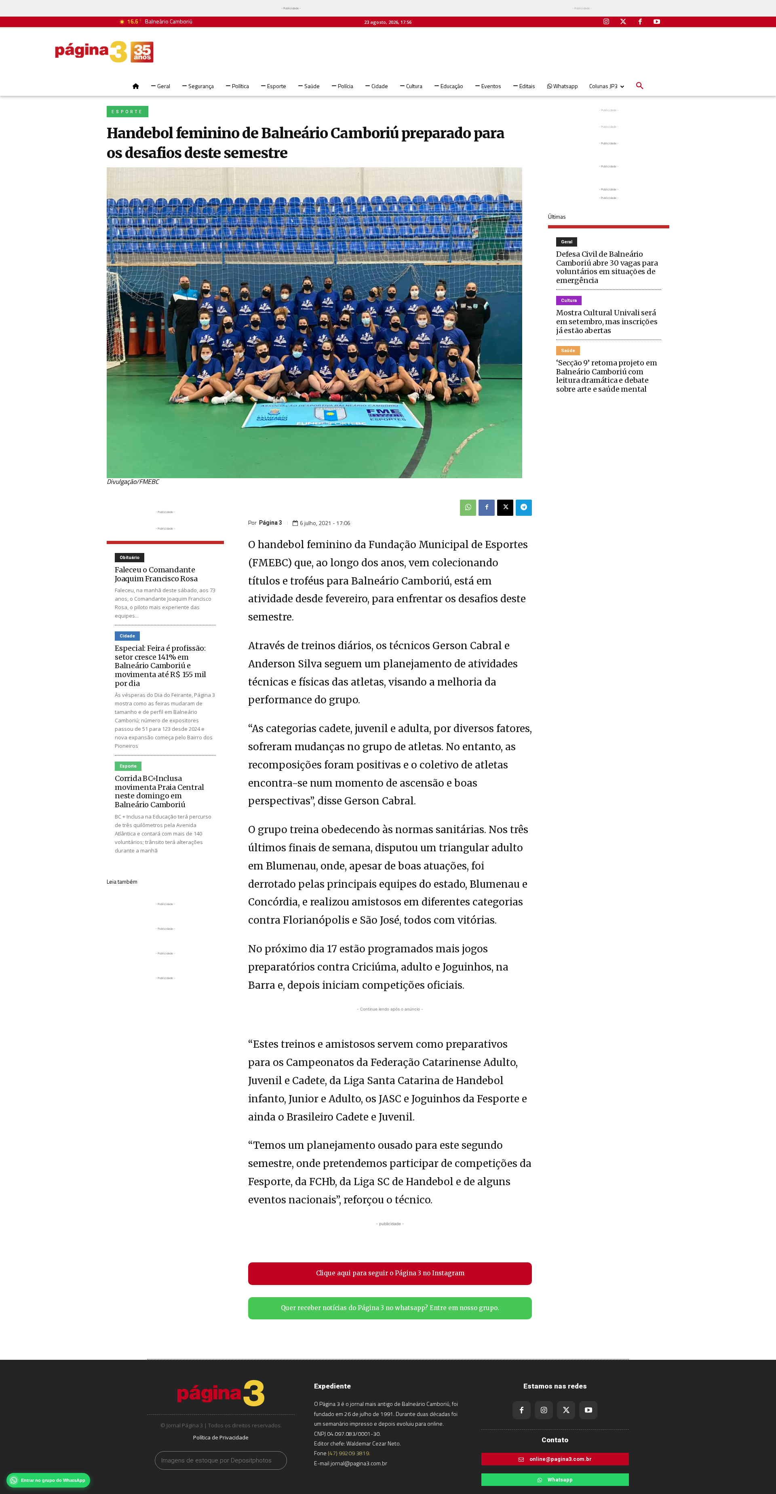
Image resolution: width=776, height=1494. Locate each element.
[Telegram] (524, 508)
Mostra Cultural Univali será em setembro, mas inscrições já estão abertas (607, 321)
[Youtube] (656, 22)
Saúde (568, 350)
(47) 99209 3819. (349, 1453)
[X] (505, 508)
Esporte (127, 112)
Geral (566, 242)
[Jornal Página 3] (104, 51)
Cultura (569, 300)
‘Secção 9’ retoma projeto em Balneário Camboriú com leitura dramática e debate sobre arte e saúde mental (606, 376)
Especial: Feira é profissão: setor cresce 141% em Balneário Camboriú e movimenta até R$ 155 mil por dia (160, 666)
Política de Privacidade (221, 1437)
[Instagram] (606, 22)
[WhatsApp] (468, 508)
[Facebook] (640, 22)
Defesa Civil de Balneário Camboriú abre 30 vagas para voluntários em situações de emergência (607, 267)
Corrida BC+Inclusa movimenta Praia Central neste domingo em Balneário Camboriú (159, 791)
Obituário (129, 557)
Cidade (127, 636)
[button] (639, 86)
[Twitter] (623, 22)
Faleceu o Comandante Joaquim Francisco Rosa (156, 574)
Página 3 (270, 522)
